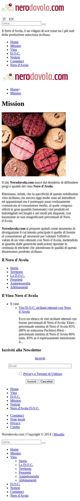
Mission (15, 46)
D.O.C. (15, 53)
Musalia (59, 434)
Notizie (15, 57)
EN (11, 19)
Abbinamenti (19, 287)
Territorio (16, 272)
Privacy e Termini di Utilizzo (42, 374)
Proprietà (16, 279)
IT (5, 19)
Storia (14, 268)
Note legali (17, 419)
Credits (15, 427)
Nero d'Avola (19, 65)
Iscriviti (40, 358)
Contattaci (17, 61)
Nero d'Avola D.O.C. (24, 408)
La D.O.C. (17, 276)
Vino (13, 49)
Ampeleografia (20, 283)
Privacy (15, 423)
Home (14, 42)
